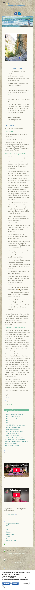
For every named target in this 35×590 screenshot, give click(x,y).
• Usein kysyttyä (10, 534)
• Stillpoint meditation (12, 433)
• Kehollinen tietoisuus (12, 429)
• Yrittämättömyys (11, 443)
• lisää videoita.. (10, 515)
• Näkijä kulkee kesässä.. (13, 417)
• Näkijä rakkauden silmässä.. (14, 415)
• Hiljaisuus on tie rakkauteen (14, 431)
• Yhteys (7, 536)
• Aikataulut (8, 530)
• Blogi (7, 538)
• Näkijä (7, 423)
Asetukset (25, 583)
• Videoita (8, 528)
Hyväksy (6, 583)
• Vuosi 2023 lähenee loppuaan (15, 425)
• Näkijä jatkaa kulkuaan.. (13, 419)
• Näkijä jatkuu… (10, 421)
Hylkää (15, 583)
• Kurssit (7, 532)
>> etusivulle (8, 405)
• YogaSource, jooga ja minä (14, 437)
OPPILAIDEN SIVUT (18, 562)
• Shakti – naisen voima (12, 427)
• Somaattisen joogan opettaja (15, 439)
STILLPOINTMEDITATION (17, 554)
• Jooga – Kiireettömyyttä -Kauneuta (16, 441)
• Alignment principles (12, 435)
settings (25, 579)
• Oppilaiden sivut (10, 540)
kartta (9, 94)
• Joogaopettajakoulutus (13, 445)
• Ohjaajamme (9, 526)
